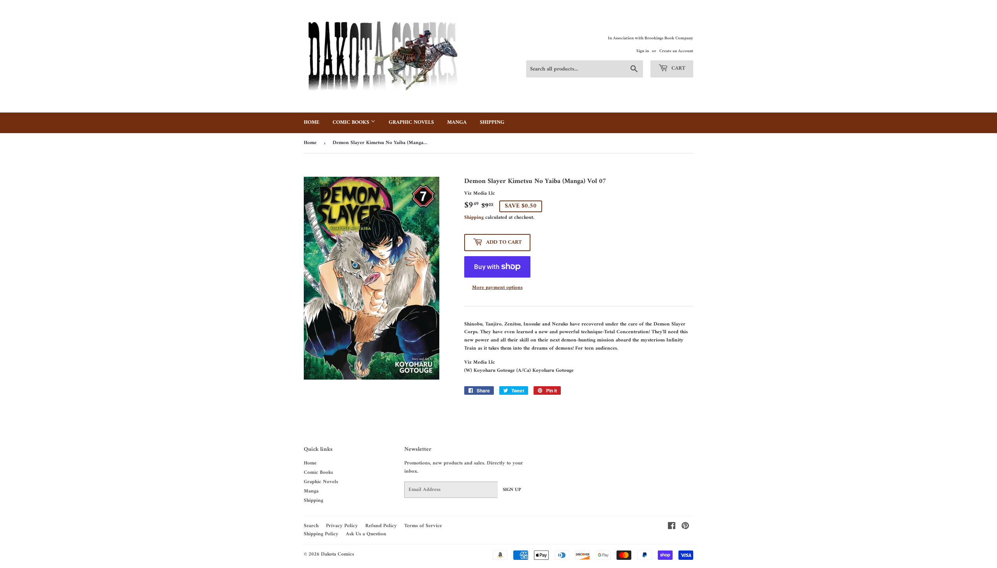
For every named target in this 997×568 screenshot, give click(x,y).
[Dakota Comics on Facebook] (672, 527)
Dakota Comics (337, 554)
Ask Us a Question (366, 533)
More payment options (497, 288)
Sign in (642, 51)
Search (311, 525)
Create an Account (676, 51)
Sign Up (512, 490)
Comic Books (352, 122)
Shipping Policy (321, 533)
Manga (457, 122)
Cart (677, 68)
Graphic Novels (411, 122)
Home (311, 122)
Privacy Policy (342, 525)
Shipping (492, 122)
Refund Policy (381, 525)
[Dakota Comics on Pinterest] (685, 527)
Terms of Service (423, 525)
